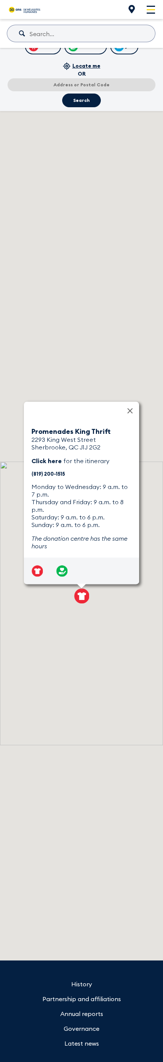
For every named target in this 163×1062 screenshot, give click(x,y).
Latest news (81, 1043)
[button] (81, 595)
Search (81, 100)
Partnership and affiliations (81, 999)
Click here (46, 461)
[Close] (130, 411)
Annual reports (81, 1014)
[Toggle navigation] (150, 9)
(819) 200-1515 (48, 474)
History (81, 984)
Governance (81, 1028)
